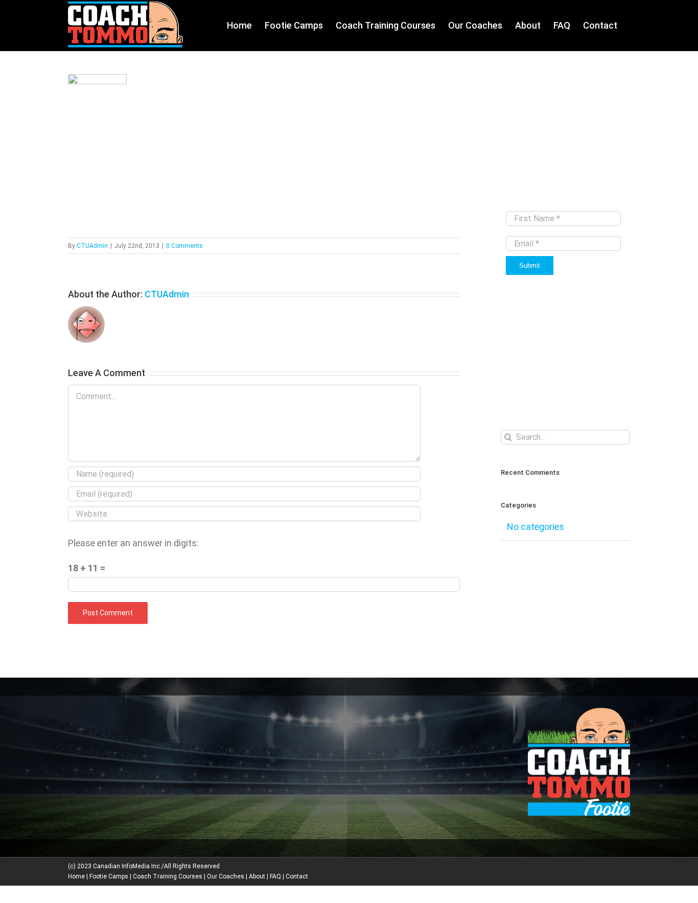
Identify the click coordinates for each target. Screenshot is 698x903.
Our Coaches (225, 876)
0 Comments (184, 245)
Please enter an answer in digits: (133, 543)
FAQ (275, 876)
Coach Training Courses (167, 876)
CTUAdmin (92, 245)
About (257, 876)
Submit (529, 265)
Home (76, 876)
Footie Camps (108, 876)
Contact (297, 876)
